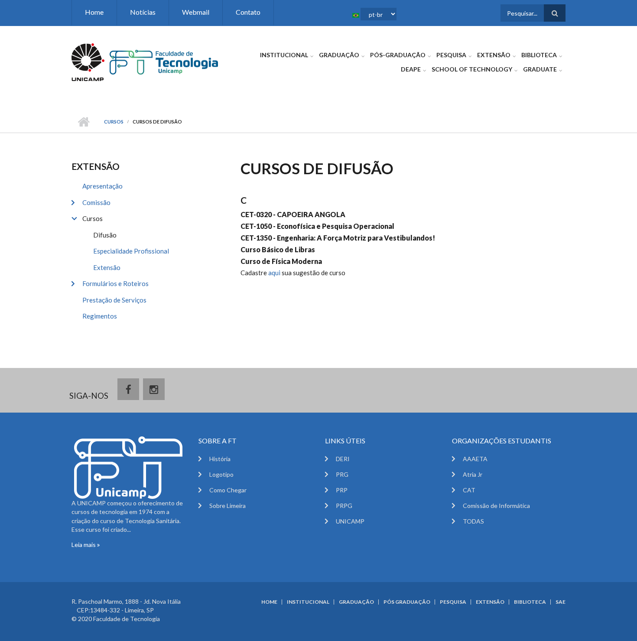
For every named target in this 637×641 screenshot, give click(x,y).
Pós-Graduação (398, 55)
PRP (342, 490)
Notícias (143, 12)
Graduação (339, 55)
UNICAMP (350, 521)
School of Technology (472, 69)
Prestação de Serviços (114, 300)
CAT (469, 490)
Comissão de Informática (496, 505)
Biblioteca (539, 55)
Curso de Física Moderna (281, 261)
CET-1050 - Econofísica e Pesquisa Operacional (317, 226)
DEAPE (411, 69)
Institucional (284, 55)
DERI (343, 458)
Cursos (114, 121)
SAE (561, 602)
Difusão (105, 235)
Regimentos (99, 316)
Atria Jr (472, 474)
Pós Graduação (407, 602)
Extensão (493, 55)
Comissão (96, 202)
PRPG (344, 505)
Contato (248, 12)
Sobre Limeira (227, 505)
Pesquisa (451, 55)
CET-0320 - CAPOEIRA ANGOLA (292, 214)
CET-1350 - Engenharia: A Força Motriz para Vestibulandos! (337, 238)
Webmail (195, 12)
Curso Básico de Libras (277, 249)
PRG (342, 474)
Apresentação (102, 186)
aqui (275, 273)
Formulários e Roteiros (115, 283)
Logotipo (221, 474)
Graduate (540, 69)
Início (83, 122)
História (220, 458)
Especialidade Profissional (131, 251)
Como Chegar (228, 490)
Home (94, 12)
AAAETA (475, 458)
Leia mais (84, 544)
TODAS (473, 521)
